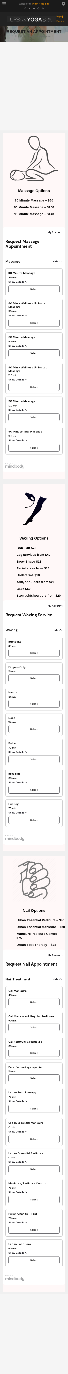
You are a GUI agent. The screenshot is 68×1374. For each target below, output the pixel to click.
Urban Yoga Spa (40, 3)
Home (18, 36)
